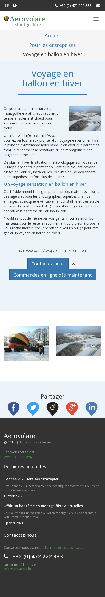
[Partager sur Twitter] (33, 409)
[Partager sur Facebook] (13, 409)
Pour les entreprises (52, 45)
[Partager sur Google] (72, 409)
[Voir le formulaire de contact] (98, 6)
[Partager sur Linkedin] (91, 409)
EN (15, 5)
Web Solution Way (18, 456)
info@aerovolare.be (18, 569)
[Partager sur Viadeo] (52, 409)
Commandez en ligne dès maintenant (52, 275)
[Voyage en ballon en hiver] (26, 345)
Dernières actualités (25, 466)
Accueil (53, 35)
